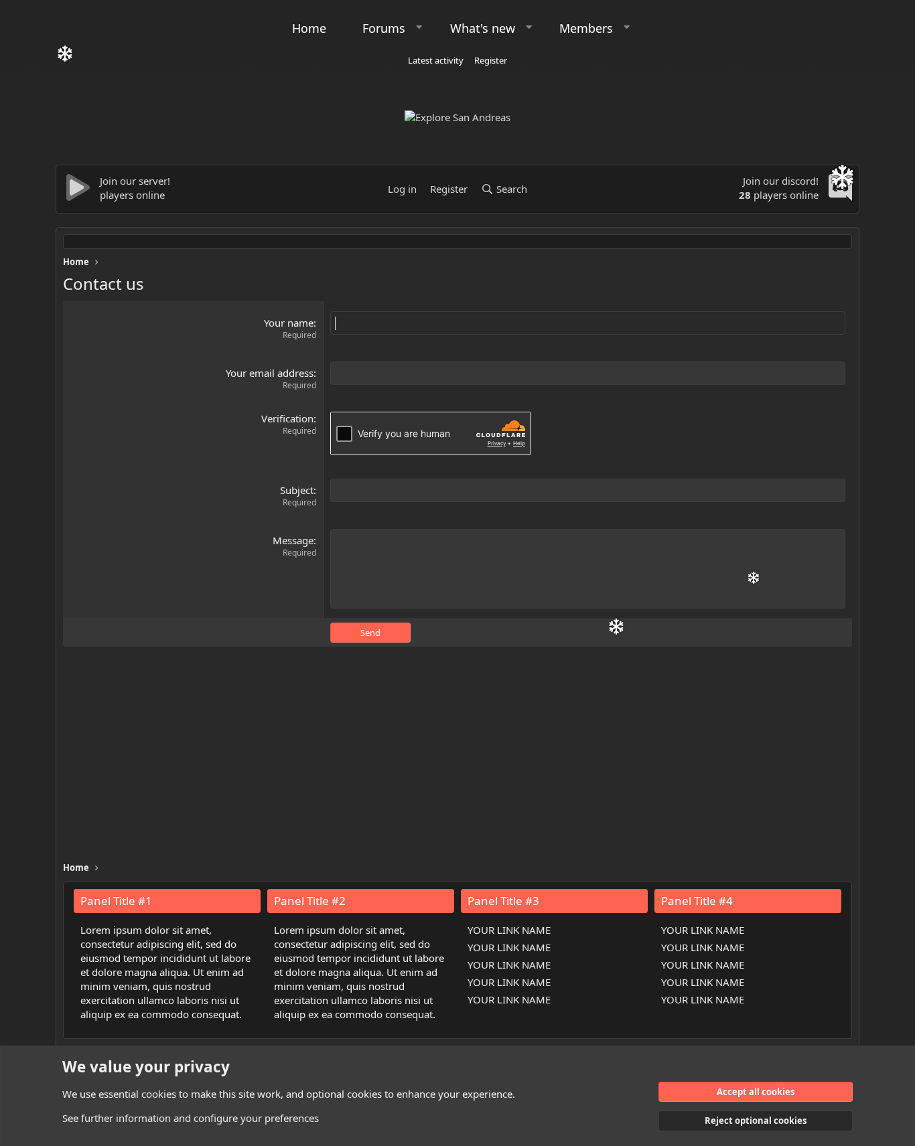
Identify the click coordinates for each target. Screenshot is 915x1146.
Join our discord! (781, 180)
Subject (296, 490)
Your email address (269, 373)
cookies (158, 1093)
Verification (287, 418)
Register (490, 60)
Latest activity (436, 60)
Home (309, 28)
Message (293, 540)
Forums (383, 28)
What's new (482, 28)
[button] (419, 27)
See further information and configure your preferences (190, 1118)
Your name (288, 322)
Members (586, 28)
